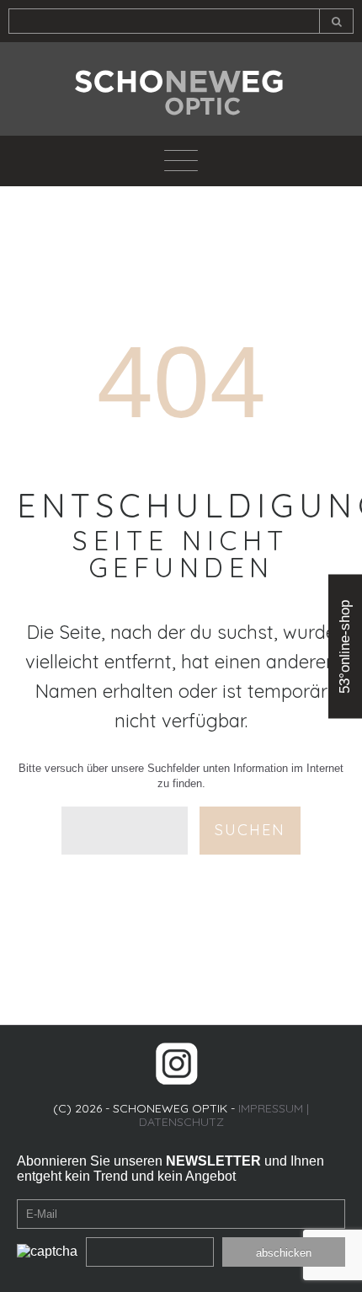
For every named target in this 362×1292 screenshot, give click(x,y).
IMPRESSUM (270, 1108)
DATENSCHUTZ (181, 1121)
